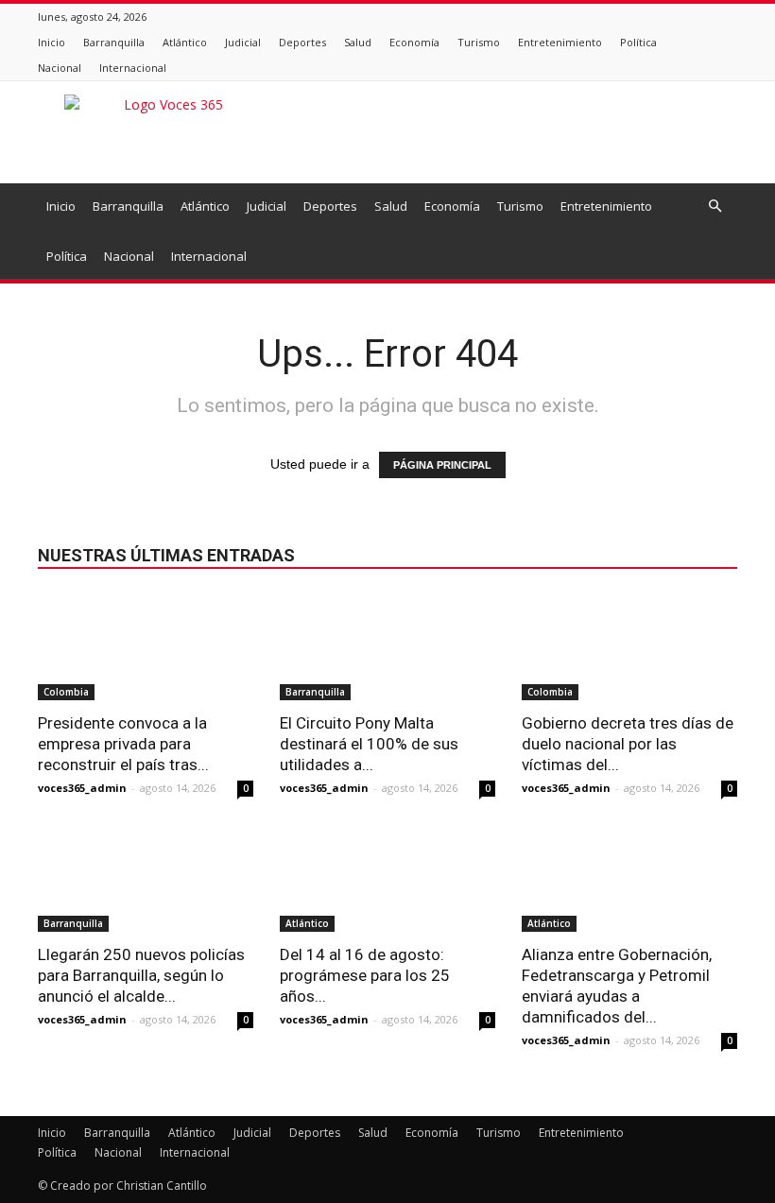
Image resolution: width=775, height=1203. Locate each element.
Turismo (478, 42)
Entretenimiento (560, 42)
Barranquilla (114, 42)
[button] (714, 206)
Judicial (243, 42)
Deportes (302, 42)
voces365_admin (82, 788)
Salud (357, 42)
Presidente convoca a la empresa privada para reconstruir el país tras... (123, 743)
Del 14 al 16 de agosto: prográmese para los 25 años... (365, 975)
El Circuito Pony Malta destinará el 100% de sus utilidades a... (369, 743)
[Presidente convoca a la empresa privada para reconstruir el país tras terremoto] (145, 646)
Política (638, 42)
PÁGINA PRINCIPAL (442, 465)
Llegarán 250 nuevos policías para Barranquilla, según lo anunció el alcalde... (141, 975)
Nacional (59, 67)
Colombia (66, 691)
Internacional (132, 67)
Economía (414, 42)
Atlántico (185, 42)
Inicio (51, 42)
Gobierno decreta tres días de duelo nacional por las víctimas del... (627, 743)
